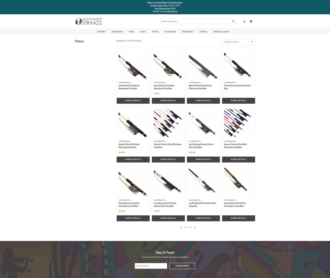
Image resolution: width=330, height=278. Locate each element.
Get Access (173, 11)
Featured (101, 31)
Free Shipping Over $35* (165, 9)
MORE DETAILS (133, 101)
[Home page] (90, 21)
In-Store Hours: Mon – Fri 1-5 (165, 6)
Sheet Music (187, 31)
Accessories (170, 31)
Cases (143, 31)
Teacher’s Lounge (221, 31)
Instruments (117, 31)
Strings (155, 31)
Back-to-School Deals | (165, 3)
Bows (131, 31)
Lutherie (203, 31)
